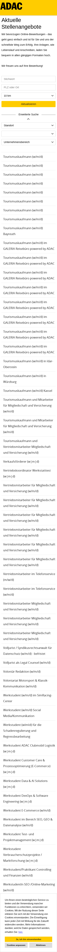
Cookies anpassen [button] (16, 945)
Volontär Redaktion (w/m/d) (21, 671)
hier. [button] (20, 932)
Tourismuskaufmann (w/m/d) (23, 157)
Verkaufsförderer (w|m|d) (21, 461)
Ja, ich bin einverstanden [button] (28, 939)
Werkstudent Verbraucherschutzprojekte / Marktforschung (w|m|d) (22, 855)
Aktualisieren (28, 104)
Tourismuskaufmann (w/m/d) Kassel (27, 391)
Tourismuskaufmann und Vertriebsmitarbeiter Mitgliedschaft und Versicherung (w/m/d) (27, 447)
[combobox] (28, 96)
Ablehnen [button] (41, 945)
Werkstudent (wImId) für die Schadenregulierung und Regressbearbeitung (22, 730)
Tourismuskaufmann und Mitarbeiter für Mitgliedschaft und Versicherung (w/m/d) (28, 405)
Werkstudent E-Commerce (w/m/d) (26, 810)
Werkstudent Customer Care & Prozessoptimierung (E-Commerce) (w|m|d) (26, 766)
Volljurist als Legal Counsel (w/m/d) (26, 663)
